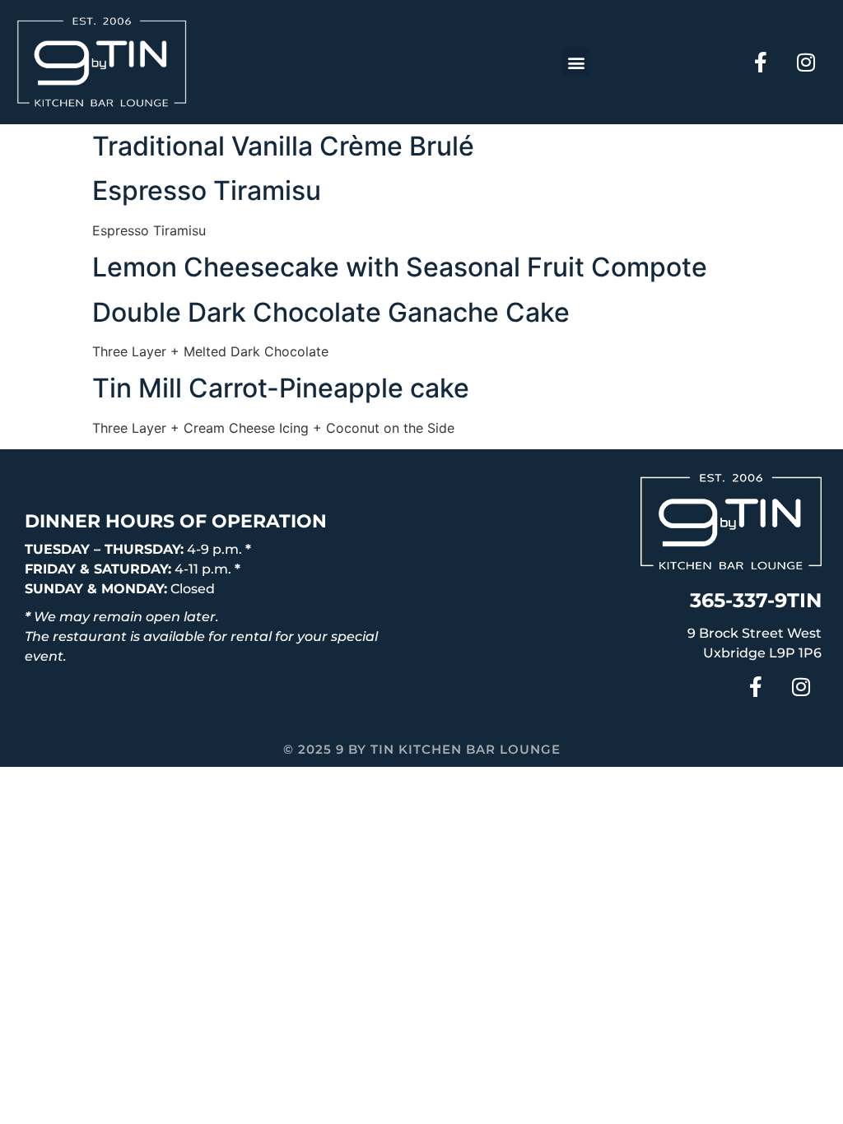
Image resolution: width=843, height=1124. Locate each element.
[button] (575, 62)
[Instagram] (806, 62)
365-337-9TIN (756, 600)
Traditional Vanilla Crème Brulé (283, 146)
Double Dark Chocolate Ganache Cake (331, 312)
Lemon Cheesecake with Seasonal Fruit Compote (399, 267)
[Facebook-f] (760, 62)
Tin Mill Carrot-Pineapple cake (280, 388)
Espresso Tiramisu (206, 190)
